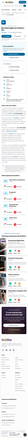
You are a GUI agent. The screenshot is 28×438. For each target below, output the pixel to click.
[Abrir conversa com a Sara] (25, 435)
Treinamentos (18, 368)
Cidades (17, 379)
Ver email (18, 36)
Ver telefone (7, 36)
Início (3, 12)
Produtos (4, 375)
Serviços (22, 12)
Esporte (3, 364)
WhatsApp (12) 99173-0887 (9, 405)
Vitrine (19, 9)
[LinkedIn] (6, 350)
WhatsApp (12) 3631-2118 (9, 414)
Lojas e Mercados (19, 359)
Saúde (16, 364)
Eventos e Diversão (6, 366)
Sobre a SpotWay (19, 384)
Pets (16, 361)
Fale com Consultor (15, 329)
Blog (16, 381)
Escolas (3, 361)
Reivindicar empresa (14, 54)
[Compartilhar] (25, 36)
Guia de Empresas (6, 9)
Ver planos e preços (14, 57)
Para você (17, 375)
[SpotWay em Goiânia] (9, 2)
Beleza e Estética (5, 359)
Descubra (14, 9)
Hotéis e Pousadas (6, 368)
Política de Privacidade (20, 390)
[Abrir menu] (3, 2)
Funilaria (3, 14)
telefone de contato (12, 131)
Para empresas (18, 377)
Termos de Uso (18, 388)
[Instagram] (3, 350)
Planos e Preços (18, 386)
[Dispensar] (21, 432)
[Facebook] (13, 350)
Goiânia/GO (7, 12)
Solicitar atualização (15, 66)
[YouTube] (10, 350)
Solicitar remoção (15, 70)
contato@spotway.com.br (9, 408)
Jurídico (17, 357)
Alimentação (4, 357)
